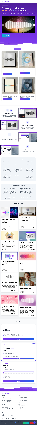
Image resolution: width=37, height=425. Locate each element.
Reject (33, 422)
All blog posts (4, 414)
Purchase (18, 381)
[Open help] (34, 422)
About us (19, 404)
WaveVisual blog (28, 179)
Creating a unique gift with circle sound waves (9, 418)
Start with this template (8, 73)
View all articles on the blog (19, 205)
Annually (8, 348)
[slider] (3, 371)
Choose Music (6, 35)
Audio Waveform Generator (6, 403)
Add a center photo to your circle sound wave (9, 419)
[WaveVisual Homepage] (6, 1)
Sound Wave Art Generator (6, 405)
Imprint (19, 408)
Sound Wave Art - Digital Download (7, 408)
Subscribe (18, 358)
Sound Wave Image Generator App (7, 400)
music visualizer (30, 172)
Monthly (4, 348)
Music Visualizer (4, 404)
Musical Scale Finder (5, 407)
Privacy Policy (20, 407)
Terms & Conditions (21, 405)
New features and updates (6, 398)
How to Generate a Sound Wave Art (7, 415)
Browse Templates (18, 102)
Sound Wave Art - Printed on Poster (7, 410)
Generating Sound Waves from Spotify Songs (9, 416)
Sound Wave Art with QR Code (6, 401)
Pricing (3, 397)
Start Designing (18, 339)
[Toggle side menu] (34, 1)
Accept (26, 422)
